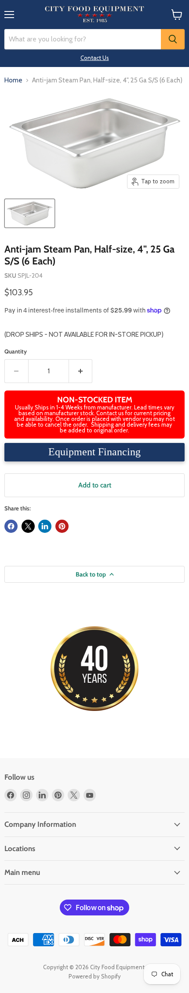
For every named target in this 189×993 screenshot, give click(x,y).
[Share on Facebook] (11, 526)
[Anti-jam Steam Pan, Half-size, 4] (30, 213)
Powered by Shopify (95, 976)
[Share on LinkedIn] (44, 526)
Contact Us (94, 57)
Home (13, 80)
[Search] (173, 39)
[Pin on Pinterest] (62, 526)
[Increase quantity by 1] (81, 371)
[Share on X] (28, 526)
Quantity (15, 351)
